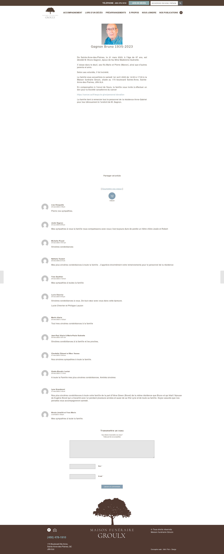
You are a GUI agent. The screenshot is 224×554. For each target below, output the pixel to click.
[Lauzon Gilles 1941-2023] (222, 277)
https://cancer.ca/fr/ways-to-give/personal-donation (100, 94)
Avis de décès (139, 3)
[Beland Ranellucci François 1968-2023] (2, 277)
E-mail (100, 476)
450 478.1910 (120, 3)
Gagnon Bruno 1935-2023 (112, 46)
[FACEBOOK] (181, 12)
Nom (100, 466)
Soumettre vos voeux (112, 188)
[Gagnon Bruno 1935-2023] (112, 34)
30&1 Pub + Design (169, 549)
